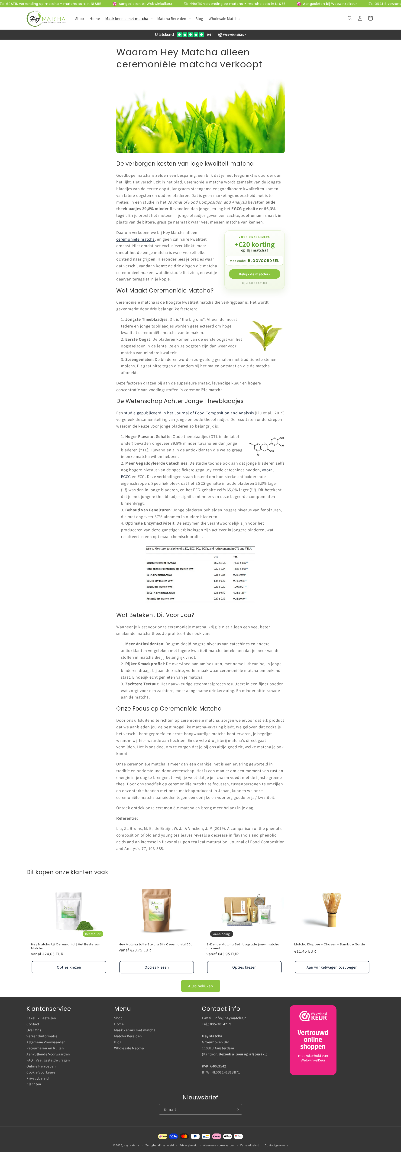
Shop (118, 1018)
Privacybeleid (37, 1078)
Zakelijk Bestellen (41, 1018)
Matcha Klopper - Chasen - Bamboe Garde (329, 945)
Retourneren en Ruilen (45, 1048)
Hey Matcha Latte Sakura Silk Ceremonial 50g (156, 945)
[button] (128, 18)
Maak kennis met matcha (134, 1030)
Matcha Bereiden (128, 1036)
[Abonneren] (237, 1109)
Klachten (33, 1084)
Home (119, 1024)
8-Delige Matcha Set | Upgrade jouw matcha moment (243, 947)
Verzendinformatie (41, 1036)
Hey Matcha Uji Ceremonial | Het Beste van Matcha (65, 947)
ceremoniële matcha (135, 239)
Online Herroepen (41, 1066)
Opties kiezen (69, 966)
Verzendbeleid (249, 1145)
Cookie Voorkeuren (42, 1072)
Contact (32, 1024)
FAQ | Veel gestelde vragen (48, 1060)
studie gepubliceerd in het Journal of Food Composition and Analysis (189, 412)
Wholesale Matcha (129, 1048)
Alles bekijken (200, 985)
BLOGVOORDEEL (263, 260)
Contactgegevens (276, 1145)
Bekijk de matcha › (254, 274)
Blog (117, 1042)
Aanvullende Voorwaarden (48, 1054)
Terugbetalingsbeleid (160, 1145)
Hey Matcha (131, 1145)
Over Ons (33, 1030)
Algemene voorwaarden (219, 1145)
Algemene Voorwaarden (46, 1042)
